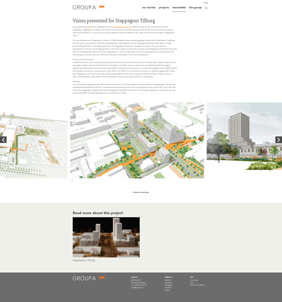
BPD (89, 27)
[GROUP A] (89, 8)
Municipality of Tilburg (122, 27)
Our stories (149, 7)
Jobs (191, 282)
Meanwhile (179, 7)
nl (204, 3)
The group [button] (195, 7)
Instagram (169, 285)
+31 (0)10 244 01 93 (139, 285)
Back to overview (141, 192)
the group (194, 280)
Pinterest (168, 287)
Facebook (168, 282)
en (207, 3)
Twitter (167, 290)
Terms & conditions (197, 285)
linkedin (168, 280)
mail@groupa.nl (137, 287)
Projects (164, 7)
